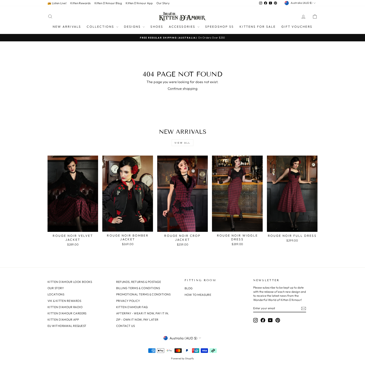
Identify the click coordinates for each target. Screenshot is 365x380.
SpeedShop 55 (219, 26)
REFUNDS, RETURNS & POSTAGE (138, 282)
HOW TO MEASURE (198, 295)
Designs (133, 26)
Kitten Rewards (80, 3)
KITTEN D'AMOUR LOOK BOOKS (70, 282)
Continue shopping (183, 88)
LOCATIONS (56, 294)
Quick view (73, 228)
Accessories (182, 26)
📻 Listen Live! (57, 3)
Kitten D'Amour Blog (108, 3)
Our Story (163, 3)
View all (182, 142)
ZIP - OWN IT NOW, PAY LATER (137, 319)
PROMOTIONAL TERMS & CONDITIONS (143, 294)
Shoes (156, 26)
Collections (101, 26)
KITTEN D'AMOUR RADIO (65, 307)
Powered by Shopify (182, 358)
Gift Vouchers (296, 26)
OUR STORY (56, 288)
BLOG (189, 288)
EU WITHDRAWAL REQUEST (67, 326)
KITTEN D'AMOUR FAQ (132, 307)
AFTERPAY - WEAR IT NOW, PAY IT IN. (142, 313)
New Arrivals (67, 26)
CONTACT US (125, 326)
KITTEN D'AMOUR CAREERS (67, 313)
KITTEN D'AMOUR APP (63, 319)
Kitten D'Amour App (139, 3)
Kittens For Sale (258, 26)
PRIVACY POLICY (128, 301)
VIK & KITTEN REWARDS (64, 301)
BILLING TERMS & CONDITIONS (138, 288)
